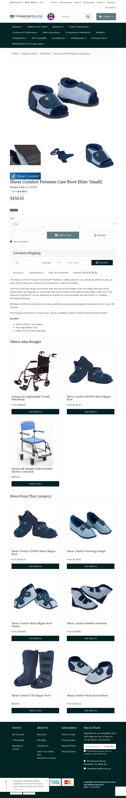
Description (18, 272)
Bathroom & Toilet (37, 26)
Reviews (77, 272)
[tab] (18, 273)
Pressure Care (99, 38)
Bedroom (57, 26)
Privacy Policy (68, 740)
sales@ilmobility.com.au (99, 768)
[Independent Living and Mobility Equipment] (26, 16)
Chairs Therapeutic (78, 26)
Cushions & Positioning (24, 32)
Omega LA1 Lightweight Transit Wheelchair (31, 398)
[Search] (87, 16)
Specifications (36, 272)
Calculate (103, 262)
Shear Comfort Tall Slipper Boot (31, 695)
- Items (107, 16)
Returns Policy (69, 745)
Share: (14, 191)
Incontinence (58, 38)
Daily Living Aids (50, 32)
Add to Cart (64, 235)
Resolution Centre (17, 747)
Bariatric (16, 26)
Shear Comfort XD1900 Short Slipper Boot (89, 398)
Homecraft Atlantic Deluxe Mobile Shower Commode (32, 470)
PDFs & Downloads (58, 272)
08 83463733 (17, 2)
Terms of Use (68, 734)
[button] (100, 235)
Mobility (100, 32)
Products (54, 2)
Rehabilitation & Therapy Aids (27, 43)
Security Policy (69, 751)
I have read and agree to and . (97, 752)
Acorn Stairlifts (39, 38)
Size (12, 218)
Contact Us (100, 2)
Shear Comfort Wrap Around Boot (87, 695)
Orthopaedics (78, 38)
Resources (111, 2)
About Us (77, 2)
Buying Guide (88, 2)
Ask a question (20, 241)
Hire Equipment (66, 2)
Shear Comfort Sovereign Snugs (86, 551)
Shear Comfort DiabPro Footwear (87, 623)
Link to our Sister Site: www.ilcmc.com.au (46, 754)
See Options (35, 411)
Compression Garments (77, 32)
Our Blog (41, 740)
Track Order (18, 740)
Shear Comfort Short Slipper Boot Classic (32, 625)
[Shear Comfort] (25, 175)
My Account (110, 7)
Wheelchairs (18, 38)
